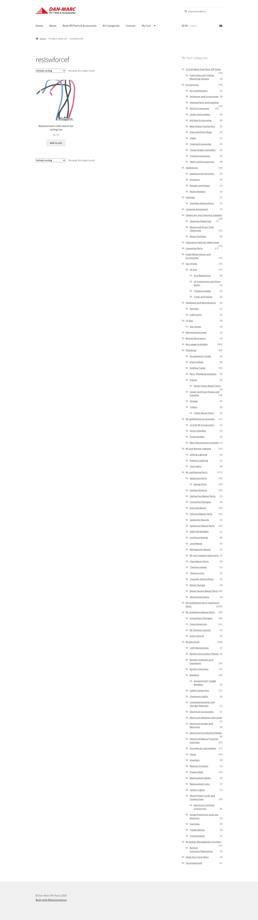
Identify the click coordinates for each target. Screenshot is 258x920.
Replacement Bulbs (200, 778)
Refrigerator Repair (200, 549)
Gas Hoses (191, 263)
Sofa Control (197, 635)
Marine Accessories (196, 332)
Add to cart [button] (56, 143)
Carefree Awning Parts (202, 203)
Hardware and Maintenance (201, 302)
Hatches (194, 308)
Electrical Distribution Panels (206, 732)
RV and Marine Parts (196, 472)
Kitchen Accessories (201, 120)
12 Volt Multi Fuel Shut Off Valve (203, 69)
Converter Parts (194, 248)
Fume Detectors (198, 624)
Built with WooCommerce (51, 900)
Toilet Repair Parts (204, 413)
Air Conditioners (198, 90)
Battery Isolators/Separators (201, 849)
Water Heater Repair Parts (204, 591)
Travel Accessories (200, 155)
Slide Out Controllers (197, 857)
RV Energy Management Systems (203, 841)
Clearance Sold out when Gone (202, 242)
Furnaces (195, 179)
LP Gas (193, 269)
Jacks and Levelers (200, 114)
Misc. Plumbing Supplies (203, 373)
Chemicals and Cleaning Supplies (204, 215)
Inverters (195, 760)
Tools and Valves (203, 296)
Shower (194, 401)
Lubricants (196, 314)
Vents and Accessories (202, 161)
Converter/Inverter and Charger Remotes (202, 704)
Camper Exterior (198, 490)
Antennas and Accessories (204, 96)
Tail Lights (195, 466)
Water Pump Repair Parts (207, 385)
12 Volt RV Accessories (202, 425)
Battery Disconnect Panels (204, 653)
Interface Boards (199, 537)
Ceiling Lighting (198, 454)
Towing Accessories (200, 144)
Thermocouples (202, 291)
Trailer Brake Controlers (203, 150)
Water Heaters (197, 191)
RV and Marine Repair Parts (200, 612)
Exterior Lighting (199, 460)
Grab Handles (197, 436)
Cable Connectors (199, 690)
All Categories (111, 25)
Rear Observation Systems (204, 442)
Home (39, 25)
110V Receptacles (199, 647)
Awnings (190, 197)
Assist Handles (198, 430)
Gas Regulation (202, 275)
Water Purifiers (198, 236)
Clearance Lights (199, 696)
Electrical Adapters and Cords (206, 717)
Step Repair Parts (199, 561)
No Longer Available (196, 344)
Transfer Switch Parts (202, 579)
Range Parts (200, 484)
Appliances (192, 167)
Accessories (192, 84)
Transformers (197, 835)
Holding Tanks (198, 368)
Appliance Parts (198, 478)
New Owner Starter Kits (202, 126)
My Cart (146, 25)
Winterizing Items (199, 597)
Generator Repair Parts (202, 525)
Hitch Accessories (199, 108)
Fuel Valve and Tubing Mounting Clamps (202, 77)
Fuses (193, 754)
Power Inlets (196, 772)
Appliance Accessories (202, 173)
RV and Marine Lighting (198, 448)
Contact (131, 25)
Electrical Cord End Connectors (204, 807)
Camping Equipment (197, 209)
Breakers (194, 675)
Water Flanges (197, 585)
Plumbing (191, 350)
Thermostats (197, 573)
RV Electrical (192, 641)
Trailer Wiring (197, 829)
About (53, 25)
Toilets (193, 407)
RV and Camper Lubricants (204, 555)
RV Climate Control (200, 630)
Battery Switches (199, 669)
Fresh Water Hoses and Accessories (198, 256)
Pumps (193, 379)
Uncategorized (194, 863)
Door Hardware (198, 507)
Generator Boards (199, 519)
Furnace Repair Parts (201, 513)
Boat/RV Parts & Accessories (80, 25)
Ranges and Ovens (200, 185)
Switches (195, 823)
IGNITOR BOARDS (199, 531)
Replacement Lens (200, 783)
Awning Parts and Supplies (204, 102)
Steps (193, 138)
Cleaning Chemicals (200, 221)
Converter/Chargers (200, 501)
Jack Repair (196, 543)
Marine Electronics (196, 338)
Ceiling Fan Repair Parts (203, 496)
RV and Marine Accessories (200, 419)
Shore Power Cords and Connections (202, 797)
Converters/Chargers (201, 618)
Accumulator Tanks (200, 356)
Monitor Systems (199, 766)
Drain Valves (196, 362)
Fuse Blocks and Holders (203, 748)
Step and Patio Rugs (201, 132)
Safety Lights (197, 789)
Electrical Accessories (202, 711)
